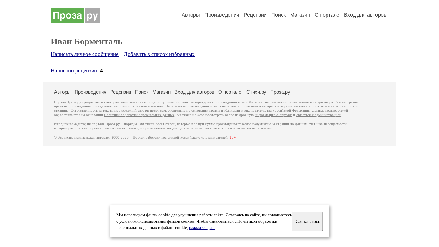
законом (157, 106)
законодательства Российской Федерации (277, 110)
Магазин (300, 15)
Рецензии (255, 15)
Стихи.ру (256, 92)
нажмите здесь (202, 227)
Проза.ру (280, 92)
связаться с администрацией (318, 115)
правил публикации (224, 110)
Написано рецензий (74, 71)
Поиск (278, 15)
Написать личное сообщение (85, 54)
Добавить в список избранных (159, 54)
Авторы (191, 15)
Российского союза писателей (204, 137)
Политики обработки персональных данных (139, 115)
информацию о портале (273, 115)
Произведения (221, 15)
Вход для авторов (365, 15)
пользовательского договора (310, 102)
